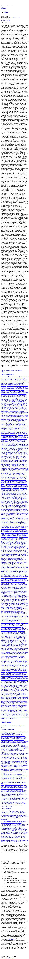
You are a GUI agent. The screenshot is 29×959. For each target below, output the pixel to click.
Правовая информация (6, 370)
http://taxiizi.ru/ (19, 841)
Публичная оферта (17, 370)
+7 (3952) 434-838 (15, 17)
